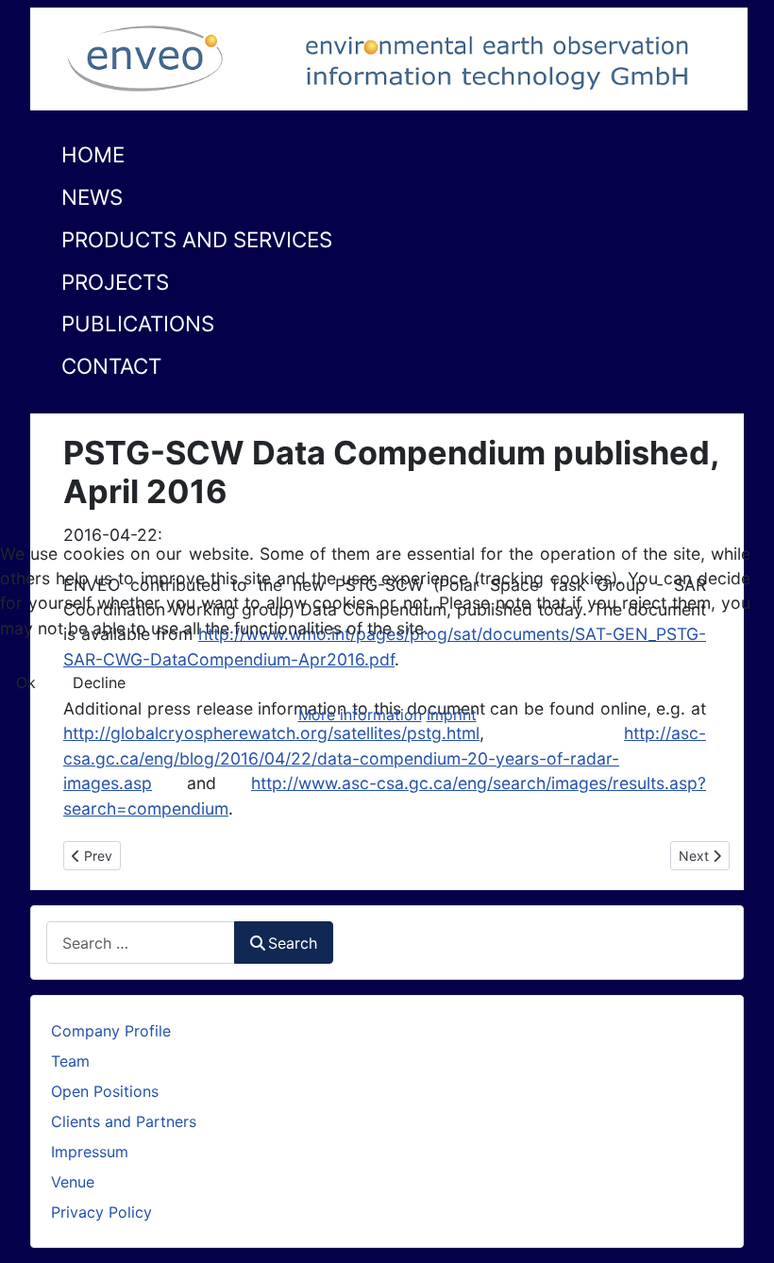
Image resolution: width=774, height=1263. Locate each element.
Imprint (452, 714)
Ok (26, 682)
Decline (99, 682)
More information (360, 714)
